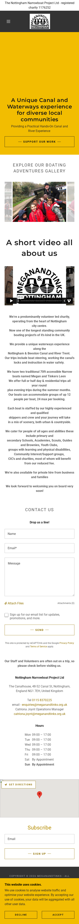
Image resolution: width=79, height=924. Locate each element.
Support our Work (39, 141)
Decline (21, 914)
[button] (8, 21)
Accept (58, 914)
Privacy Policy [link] (66, 643)
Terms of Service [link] (38, 646)
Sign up (39, 853)
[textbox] (39, 534)
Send (39, 629)
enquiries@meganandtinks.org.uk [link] (44, 705)
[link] (40, 21)
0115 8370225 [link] (42, 700)
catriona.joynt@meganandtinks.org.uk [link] (39, 714)
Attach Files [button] (16, 603)
